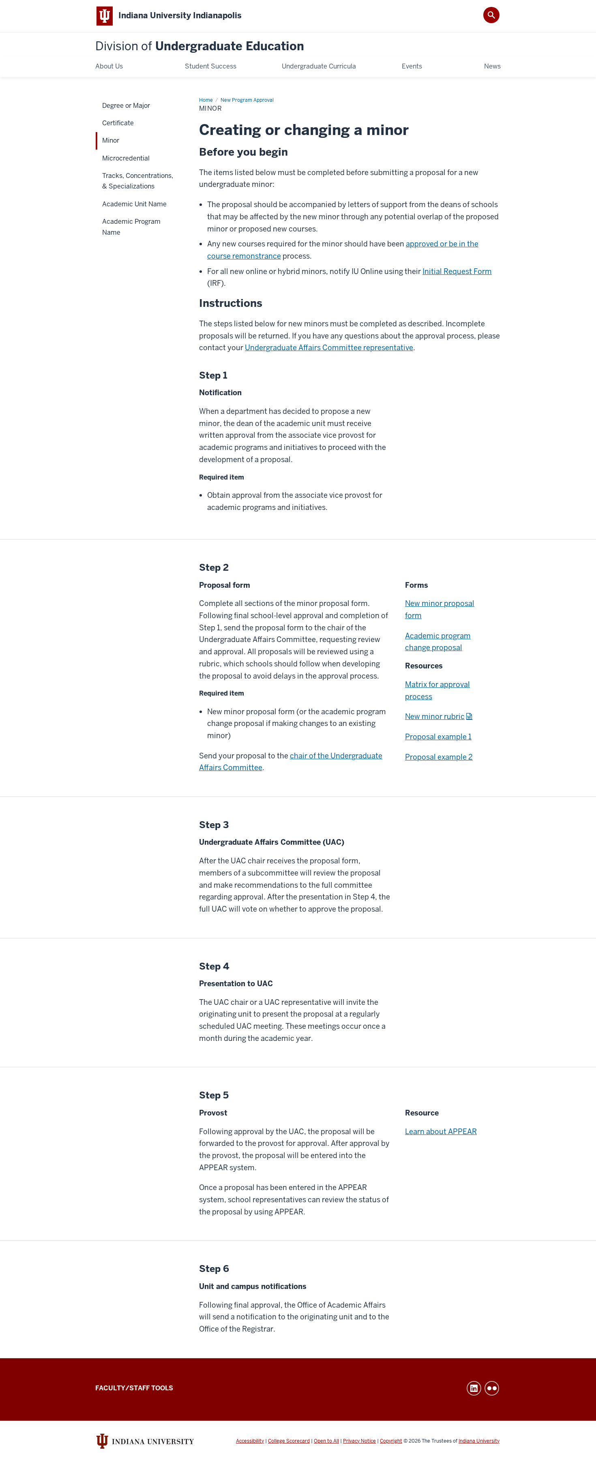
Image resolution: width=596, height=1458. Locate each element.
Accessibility (250, 1441)
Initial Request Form (457, 271)
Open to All (326, 1441)
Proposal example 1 (438, 736)
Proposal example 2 (439, 757)
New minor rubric (435, 716)
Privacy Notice (359, 1441)
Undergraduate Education (199, 46)
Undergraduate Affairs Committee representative (329, 347)
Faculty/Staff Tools (134, 1388)
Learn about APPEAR (441, 1131)
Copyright (391, 1441)
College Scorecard (289, 1441)
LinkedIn (474, 1388)
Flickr (492, 1388)
